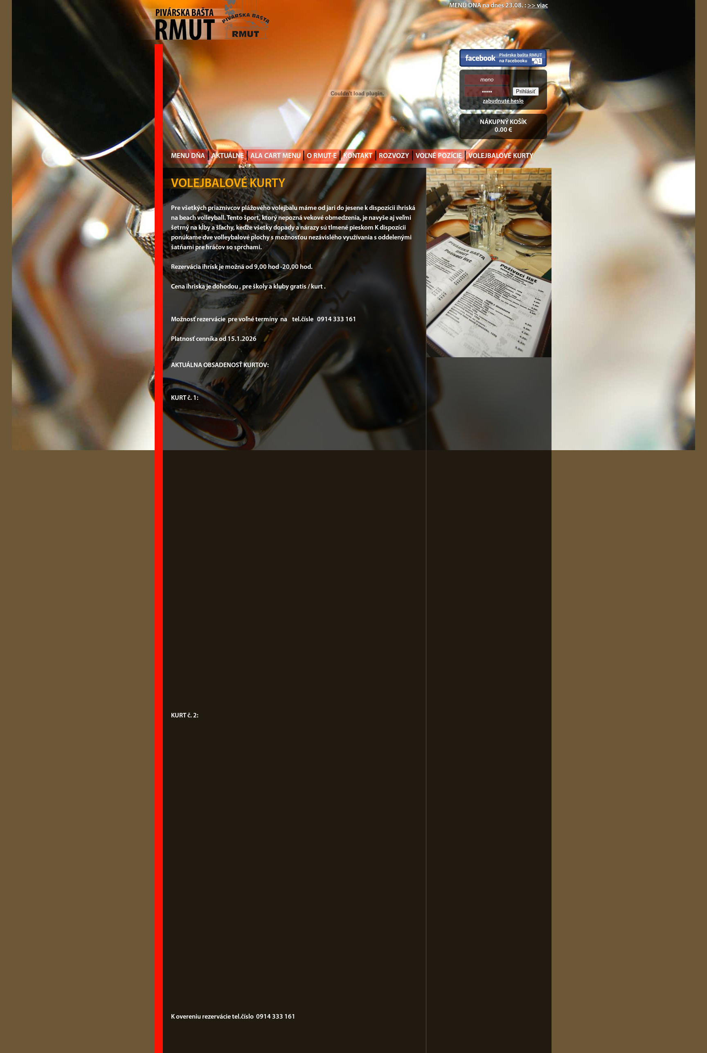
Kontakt (357, 156)
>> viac (537, 5)
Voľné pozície (439, 156)
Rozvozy (394, 156)
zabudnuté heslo (503, 101)
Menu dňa (188, 156)
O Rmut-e (322, 156)
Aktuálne (228, 156)
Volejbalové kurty (501, 156)
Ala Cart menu (276, 156)
